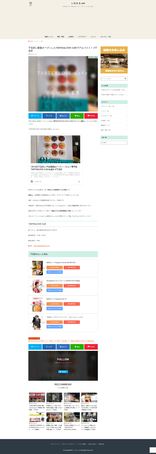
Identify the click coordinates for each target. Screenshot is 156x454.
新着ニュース (49, 36)
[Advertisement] (78, 20)
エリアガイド (82, 36)
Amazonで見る (55, 267)
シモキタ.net (78, 3)
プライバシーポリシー (68, 444)
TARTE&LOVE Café (35, 341)
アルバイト (46, 341)
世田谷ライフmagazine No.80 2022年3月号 (61, 262)
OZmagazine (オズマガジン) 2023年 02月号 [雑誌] (63, 281)
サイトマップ (55, 444)
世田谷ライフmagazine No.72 (56, 299)
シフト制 (61, 341)
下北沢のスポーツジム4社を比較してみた (113, 90)
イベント (93, 36)
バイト (68, 341)
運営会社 (101, 444)
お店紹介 (71, 36)
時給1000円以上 (82, 341)
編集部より (105, 125)
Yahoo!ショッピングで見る (54, 272)
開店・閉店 (60, 36)
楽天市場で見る (72, 267)
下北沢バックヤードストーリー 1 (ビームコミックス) (64, 317)
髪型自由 (91, 341)
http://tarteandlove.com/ (42, 246)
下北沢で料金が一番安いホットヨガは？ (112, 94)
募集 (74, 341)
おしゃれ (54, 341)
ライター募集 (82, 444)
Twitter (64, 372)
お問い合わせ (92, 444)
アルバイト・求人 (105, 36)
